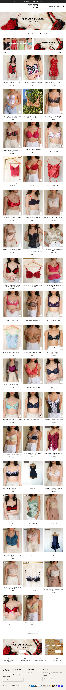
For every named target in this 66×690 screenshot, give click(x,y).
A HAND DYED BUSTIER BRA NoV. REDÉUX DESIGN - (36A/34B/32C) (12, 117)
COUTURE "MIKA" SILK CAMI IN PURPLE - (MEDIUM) (12, 385)
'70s (36, 33)
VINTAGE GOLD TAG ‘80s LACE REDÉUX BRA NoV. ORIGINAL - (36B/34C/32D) (54, 319)
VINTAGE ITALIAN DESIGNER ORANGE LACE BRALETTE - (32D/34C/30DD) (33, 117)
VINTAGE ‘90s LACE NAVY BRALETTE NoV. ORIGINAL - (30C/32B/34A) (33, 420)
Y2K (24, 33)
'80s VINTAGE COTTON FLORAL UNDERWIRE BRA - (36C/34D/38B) (54, 150)
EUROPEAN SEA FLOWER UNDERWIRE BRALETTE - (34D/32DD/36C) (33, 150)
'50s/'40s (45, 33)
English (58, 6)
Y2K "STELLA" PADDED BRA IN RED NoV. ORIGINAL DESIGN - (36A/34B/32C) (12, 286)
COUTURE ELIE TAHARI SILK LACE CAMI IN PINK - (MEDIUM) (12, 250)
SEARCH (30, 672)
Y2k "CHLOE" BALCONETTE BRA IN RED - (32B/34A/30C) (12, 522)
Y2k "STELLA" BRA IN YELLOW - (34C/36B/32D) (33, 623)
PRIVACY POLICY (31, 674)
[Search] (5, 6)
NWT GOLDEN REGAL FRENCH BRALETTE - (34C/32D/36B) (33, 353)
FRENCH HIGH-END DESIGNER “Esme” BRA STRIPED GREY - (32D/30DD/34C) (33, 319)
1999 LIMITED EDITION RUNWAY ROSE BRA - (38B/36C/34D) (12, 218)
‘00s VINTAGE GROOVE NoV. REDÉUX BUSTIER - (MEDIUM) (12, 184)
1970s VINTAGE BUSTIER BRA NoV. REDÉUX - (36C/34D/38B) (12, 588)
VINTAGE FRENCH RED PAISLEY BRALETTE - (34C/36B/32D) (33, 184)
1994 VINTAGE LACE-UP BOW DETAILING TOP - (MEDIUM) (53, 420)
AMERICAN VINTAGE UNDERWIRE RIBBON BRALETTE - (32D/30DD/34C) (53, 117)
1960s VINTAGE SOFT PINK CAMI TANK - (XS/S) (33, 554)
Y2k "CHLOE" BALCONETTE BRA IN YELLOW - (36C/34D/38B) (12, 455)
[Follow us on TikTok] (55, 679)
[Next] (36, 631)
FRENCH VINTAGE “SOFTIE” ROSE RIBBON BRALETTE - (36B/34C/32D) (53, 489)
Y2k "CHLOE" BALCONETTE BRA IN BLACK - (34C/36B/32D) (12, 489)
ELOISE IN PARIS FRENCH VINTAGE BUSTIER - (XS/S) (33, 83)
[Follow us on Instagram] (48, 679)
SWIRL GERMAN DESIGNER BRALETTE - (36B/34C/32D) (12, 151)
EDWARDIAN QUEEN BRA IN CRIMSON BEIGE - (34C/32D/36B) (32, 286)
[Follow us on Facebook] (44, 679)
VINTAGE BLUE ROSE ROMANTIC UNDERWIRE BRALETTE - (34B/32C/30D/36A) (12, 420)
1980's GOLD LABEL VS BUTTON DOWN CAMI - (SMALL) (53, 218)
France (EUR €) (52, 6)
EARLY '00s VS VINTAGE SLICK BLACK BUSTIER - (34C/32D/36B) (33, 252)
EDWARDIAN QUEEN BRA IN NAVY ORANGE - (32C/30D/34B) (33, 218)
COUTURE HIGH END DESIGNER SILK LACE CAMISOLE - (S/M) (54, 522)
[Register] (21, 679)
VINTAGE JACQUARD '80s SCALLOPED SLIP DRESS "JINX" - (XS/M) (53, 83)
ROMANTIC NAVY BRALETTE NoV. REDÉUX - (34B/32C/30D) (54, 387)
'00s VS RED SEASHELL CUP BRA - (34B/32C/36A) (12, 623)
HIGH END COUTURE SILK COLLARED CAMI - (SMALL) (54, 250)
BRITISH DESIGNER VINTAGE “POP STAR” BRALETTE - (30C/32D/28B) (12, 319)
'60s (40, 33)
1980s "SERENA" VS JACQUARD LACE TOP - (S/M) (12, 556)
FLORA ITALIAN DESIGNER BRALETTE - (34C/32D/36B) (54, 353)
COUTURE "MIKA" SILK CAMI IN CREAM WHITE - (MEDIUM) (53, 590)
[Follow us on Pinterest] (51, 679)
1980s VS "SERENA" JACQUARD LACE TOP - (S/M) (12, 83)
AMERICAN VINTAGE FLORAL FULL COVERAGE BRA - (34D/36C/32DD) (33, 387)
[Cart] (62, 6)
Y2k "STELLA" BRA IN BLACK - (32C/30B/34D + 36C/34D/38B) (33, 454)
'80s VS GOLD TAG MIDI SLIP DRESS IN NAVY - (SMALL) (53, 555)
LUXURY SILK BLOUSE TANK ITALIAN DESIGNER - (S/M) (33, 522)
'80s (32, 33)
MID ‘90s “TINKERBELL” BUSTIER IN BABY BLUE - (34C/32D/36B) (12, 353)
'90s (28, 33)
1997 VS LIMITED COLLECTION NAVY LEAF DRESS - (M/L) (33, 487)
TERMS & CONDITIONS (33, 676)
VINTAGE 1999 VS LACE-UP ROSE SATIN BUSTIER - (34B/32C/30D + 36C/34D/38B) (54, 184)
